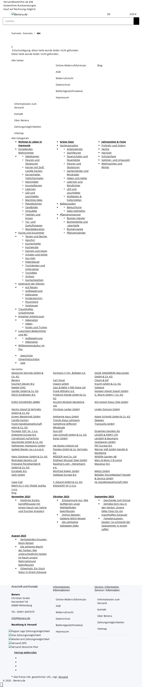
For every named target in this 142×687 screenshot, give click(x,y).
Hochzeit (106, 152)
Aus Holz (30, 258)
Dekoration (31, 294)
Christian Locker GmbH (66, 409)
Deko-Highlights (76, 211)
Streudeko (31, 211)
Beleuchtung (74, 207)
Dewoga (99, 420)
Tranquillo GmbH (104, 423)
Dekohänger (32, 156)
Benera (15, 380)
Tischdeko (31, 272)
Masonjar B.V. (102, 463)
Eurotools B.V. (19, 471)
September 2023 (104, 496)
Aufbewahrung (34, 291)
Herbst (105, 149)
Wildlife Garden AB (106, 456)
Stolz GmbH (18, 474)
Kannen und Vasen (36, 251)
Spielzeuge (31, 305)
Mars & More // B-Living (108, 460)
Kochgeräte (31, 247)
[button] (118, 14)
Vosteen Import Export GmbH (111, 391)
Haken (29, 323)
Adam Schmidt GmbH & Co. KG (112, 416)
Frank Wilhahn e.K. (64, 391)
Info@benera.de (20, 618)
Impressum (62, 97)
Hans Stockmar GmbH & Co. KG (29, 456)
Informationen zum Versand (25, 105)
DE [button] (109, 14)
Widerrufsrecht (64, 78)
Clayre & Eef (102, 380)
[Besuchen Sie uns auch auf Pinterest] (21, 666)
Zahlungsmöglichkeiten (27, 126)
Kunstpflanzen (33, 185)
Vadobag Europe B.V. (65, 474)
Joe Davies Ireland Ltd (65, 445)
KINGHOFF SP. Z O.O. (64, 485)
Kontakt (18, 114)
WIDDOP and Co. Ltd (65, 456)
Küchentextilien (34, 280)
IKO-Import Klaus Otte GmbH (111, 402)
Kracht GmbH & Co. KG (108, 383)
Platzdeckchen (33, 203)
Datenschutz (63, 84)
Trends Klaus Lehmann (66, 420)
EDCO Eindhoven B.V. (23, 394)
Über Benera (21, 120)
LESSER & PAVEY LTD (106, 434)
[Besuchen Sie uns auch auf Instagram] (21, 670)
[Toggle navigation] (7, 15)
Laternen (30, 189)
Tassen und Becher (36, 236)
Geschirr (30, 240)
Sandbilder (31, 207)
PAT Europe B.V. (103, 445)
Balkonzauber (68, 203)
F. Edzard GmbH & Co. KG (67, 482)
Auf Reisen (31, 287)
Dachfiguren (74, 152)
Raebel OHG (18, 387)
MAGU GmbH (102, 471)
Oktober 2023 (61, 496)
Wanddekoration (35, 229)
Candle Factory (20, 420)
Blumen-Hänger (76, 218)
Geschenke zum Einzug (116, 500)
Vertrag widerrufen (25, 652)
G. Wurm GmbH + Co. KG (109, 394)
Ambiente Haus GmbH (66, 416)
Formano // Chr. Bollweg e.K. (69, 373)
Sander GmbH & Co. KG (24, 391)
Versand (63, 677)
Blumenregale (75, 229)
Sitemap (19, 133)
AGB (58, 71)
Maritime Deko (33, 200)
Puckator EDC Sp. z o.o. (24, 431)
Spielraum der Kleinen (31, 283)
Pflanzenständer (76, 232)
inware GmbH (61, 383)
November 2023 (20, 496)
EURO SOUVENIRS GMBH (25, 402)
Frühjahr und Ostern (113, 145)
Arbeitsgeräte (75, 149)
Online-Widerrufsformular (71, 65)
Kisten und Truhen (36, 327)
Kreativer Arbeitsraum (31, 316)
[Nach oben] (1, 684)
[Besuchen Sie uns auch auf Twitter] (21, 662)
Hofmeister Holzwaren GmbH (28, 445)
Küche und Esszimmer (31, 232)
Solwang (99, 387)
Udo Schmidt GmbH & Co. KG (70, 434)
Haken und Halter (77, 178)
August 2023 (18, 535)
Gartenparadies (69, 145)
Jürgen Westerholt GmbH (25, 416)
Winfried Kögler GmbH (66, 471)
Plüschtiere (31, 301)
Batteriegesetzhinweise (69, 91)
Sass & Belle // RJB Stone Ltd (69, 387)
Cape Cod (17, 482)
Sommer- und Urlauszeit (115, 160)
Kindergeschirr (34, 298)
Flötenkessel (32, 261)
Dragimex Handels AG (107, 431)
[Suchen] (136, 21)
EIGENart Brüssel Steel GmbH (70, 460)
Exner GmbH (60, 438)
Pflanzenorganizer (70, 214)
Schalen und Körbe (36, 254)
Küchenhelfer (33, 243)
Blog (99, 65)
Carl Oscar (59, 380)
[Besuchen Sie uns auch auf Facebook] (21, 658)
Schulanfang (108, 156)
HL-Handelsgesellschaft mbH (111, 482)
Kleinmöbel (31, 181)
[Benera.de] (19, 14)
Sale (22, 362)
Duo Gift (58, 431)
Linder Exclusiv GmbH (107, 409)
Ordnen (29, 276)
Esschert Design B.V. (23, 383)
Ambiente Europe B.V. (23, 434)
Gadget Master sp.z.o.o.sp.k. (27, 449)
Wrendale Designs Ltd (24, 460)
